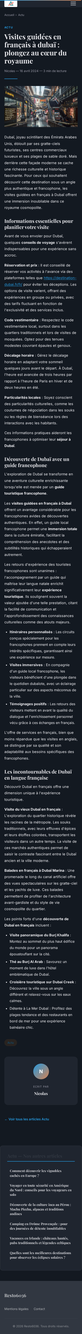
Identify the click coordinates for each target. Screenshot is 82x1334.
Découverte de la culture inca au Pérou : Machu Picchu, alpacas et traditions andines (40, 1209)
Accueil (9, 15)
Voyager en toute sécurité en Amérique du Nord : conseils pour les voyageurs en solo (41, 1190)
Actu (21, 15)
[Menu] (73, 3)
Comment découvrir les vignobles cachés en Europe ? (35, 1173)
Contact (39, 1309)
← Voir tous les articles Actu (26, 1119)
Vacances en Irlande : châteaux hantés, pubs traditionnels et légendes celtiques (40, 1240)
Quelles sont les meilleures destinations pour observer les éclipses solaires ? (40, 1255)
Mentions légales (16, 1309)
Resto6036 (15, 1295)
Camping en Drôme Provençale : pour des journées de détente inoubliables (39, 1226)
